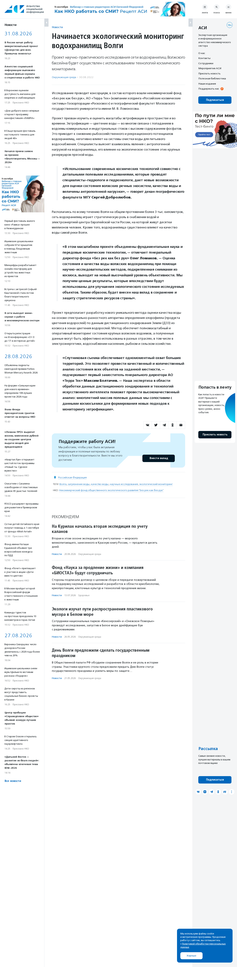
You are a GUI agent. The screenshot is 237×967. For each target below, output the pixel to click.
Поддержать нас (208, 88)
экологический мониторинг (156, 484)
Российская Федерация (72, 477)
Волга (62, 484)
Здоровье (83, 595)
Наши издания (207, 83)
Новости (57, 27)
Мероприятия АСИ (209, 68)
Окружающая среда (64, 77)
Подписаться (215, 100)
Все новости (12, 781)
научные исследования (124, 484)
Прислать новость (209, 73)
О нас (201, 53)
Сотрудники (205, 63)
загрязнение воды (79, 484)
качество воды (100, 484)
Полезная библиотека (212, 78)
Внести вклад (158, 458)
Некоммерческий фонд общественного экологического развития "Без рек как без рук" (111, 490)
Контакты (204, 58)
